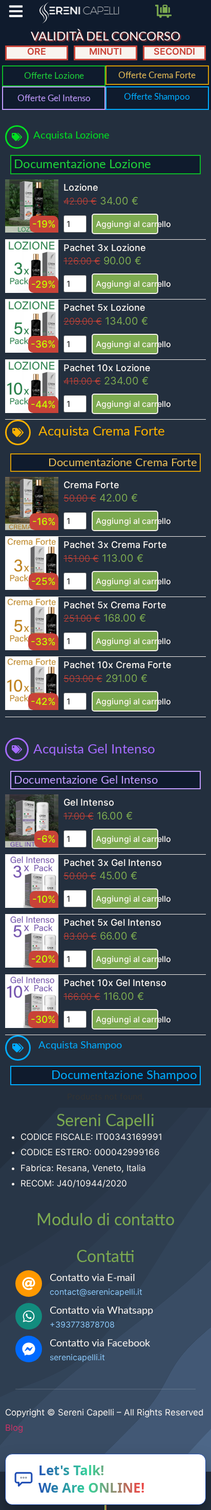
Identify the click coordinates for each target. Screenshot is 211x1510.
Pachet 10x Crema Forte (118, 664)
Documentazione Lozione (82, 164)
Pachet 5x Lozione (104, 307)
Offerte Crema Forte (157, 75)
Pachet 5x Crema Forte (115, 605)
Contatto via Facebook (100, 1343)
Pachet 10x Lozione (107, 367)
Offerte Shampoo (157, 97)
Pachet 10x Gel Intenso (115, 982)
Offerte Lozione (54, 76)
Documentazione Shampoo (124, 1075)
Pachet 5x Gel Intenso (112, 922)
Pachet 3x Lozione (105, 247)
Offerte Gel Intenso (54, 98)
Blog (14, 1428)
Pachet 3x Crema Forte (115, 544)
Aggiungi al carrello (127, 224)
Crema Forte (91, 484)
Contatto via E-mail (92, 1278)
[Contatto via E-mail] (28, 1283)
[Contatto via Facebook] (28, 1349)
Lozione (81, 187)
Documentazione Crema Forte (122, 462)
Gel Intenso (89, 802)
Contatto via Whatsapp (101, 1311)
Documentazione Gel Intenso (86, 780)
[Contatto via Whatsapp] (28, 1316)
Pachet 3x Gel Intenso (113, 862)
